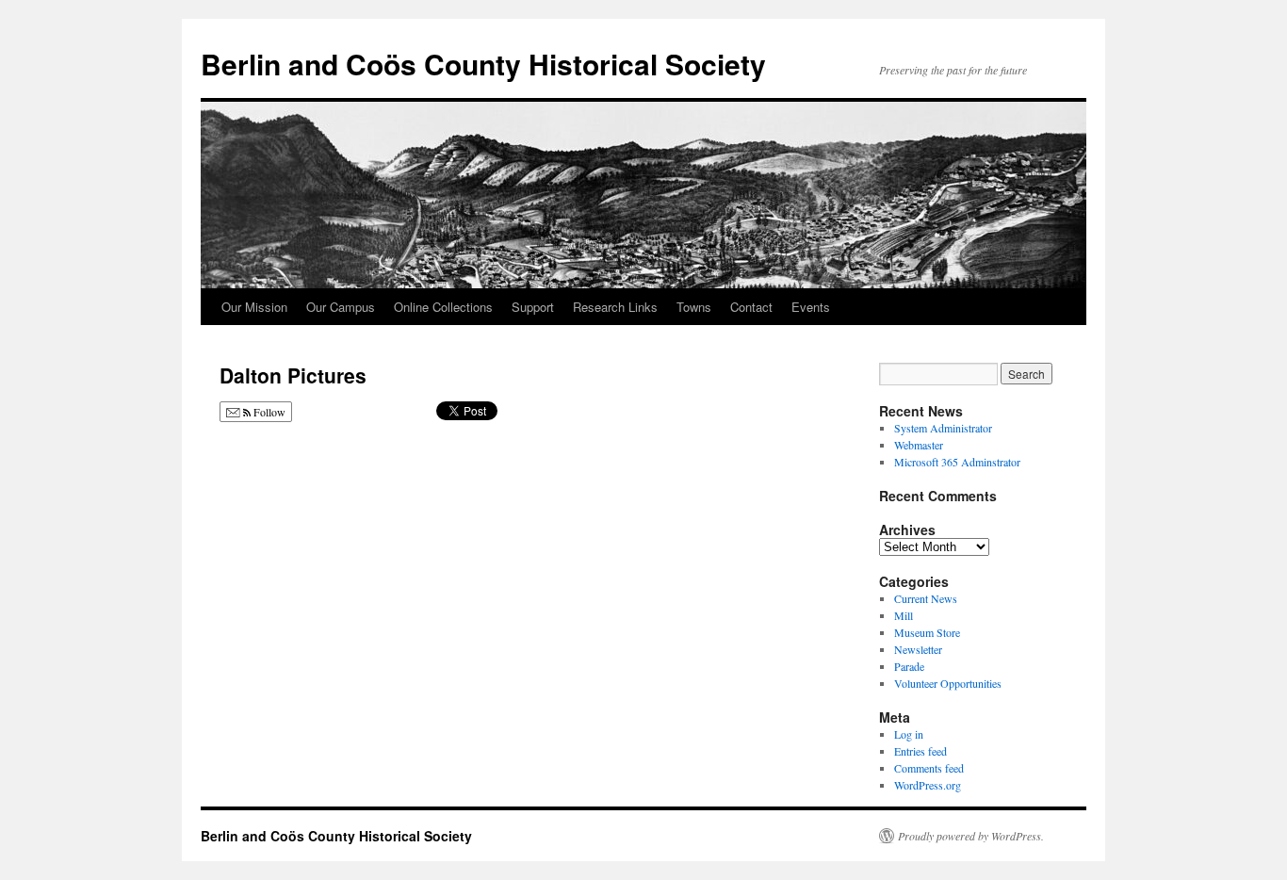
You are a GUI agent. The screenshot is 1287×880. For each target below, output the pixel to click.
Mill (903, 615)
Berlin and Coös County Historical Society (483, 63)
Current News (925, 598)
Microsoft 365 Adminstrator (957, 461)
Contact (751, 307)
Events (810, 307)
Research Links (615, 307)
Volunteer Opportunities (948, 683)
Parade (909, 666)
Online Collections (443, 307)
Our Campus (340, 307)
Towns (693, 307)
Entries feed (920, 750)
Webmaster (918, 444)
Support (533, 307)
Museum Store (927, 632)
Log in (908, 733)
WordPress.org (927, 784)
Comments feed (929, 767)
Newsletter (918, 649)
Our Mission (254, 307)
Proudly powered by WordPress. (971, 835)
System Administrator (943, 427)
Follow (268, 411)
